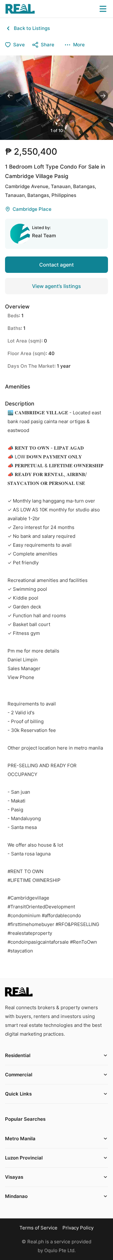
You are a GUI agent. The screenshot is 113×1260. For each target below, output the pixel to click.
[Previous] (10, 96)
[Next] (103, 96)
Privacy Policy (78, 1228)
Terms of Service (38, 1228)
